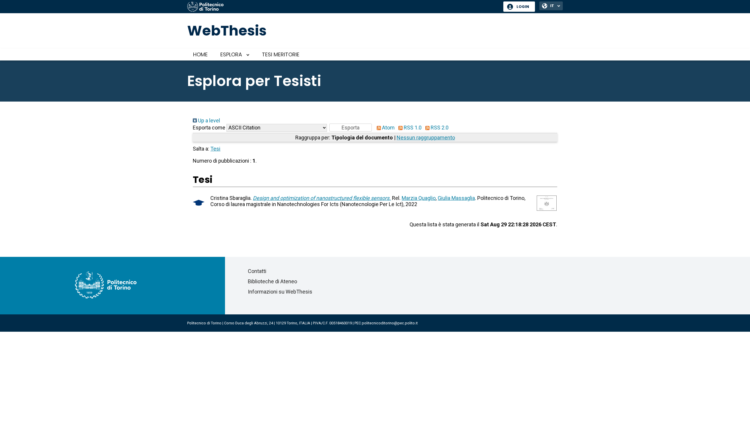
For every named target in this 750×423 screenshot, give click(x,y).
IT (552, 5)
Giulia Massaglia (456, 198)
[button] (350, 128)
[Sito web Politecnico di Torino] (343, 7)
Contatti (257, 271)
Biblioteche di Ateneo (272, 281)
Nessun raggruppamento (426, 137)
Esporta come (209, 127)
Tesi (215, 149)
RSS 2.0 (439, 127)
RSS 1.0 (412, 127)
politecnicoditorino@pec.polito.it (390, 323)
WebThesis (227, 31)
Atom (388, 127)
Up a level (208, 120)
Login (523, 6)
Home (200, 54)
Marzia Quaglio (419, 198)
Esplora (231, 54)
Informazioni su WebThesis (280, 292)
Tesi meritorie (280, 54)
